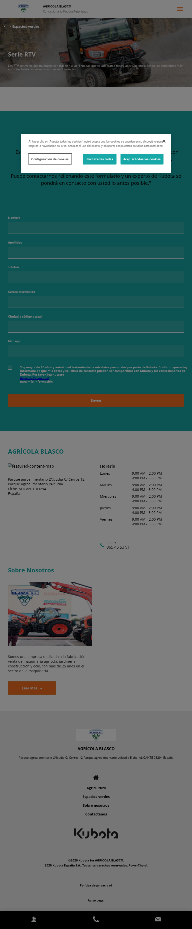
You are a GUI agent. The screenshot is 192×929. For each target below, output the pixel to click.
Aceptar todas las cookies (142, 159)
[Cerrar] (164, 141)
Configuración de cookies (50, 159)
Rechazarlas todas (99, 159)
